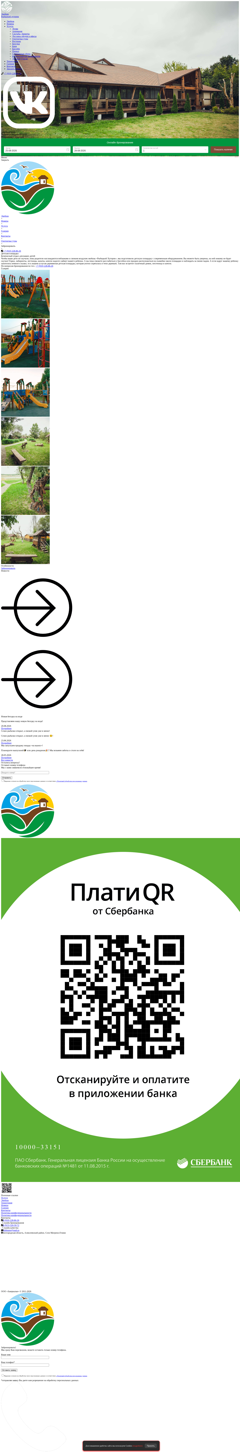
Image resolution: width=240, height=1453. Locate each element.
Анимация (17, 31)
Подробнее (6, 728)
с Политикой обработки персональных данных (71, 781)
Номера (10, 24)
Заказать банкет (14, 69)
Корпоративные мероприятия (26, 56)
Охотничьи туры (20, 39)
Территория (12, 61)
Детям (15, 29)
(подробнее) (137, 1446)
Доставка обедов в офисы (24, 36)
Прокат (15, 51)
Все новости (7, 760)
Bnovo (236, 156)
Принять (151, 1446)
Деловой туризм (20, 59)
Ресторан (16, 41)
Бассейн (16, 49)
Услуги (10, 26)
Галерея (10, 64)
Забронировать (8, 568)
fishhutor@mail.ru (11, 1230)
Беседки (16, 44)
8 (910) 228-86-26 (11, 1220)
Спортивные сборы (21, 54)
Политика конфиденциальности (16, 1213)
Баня (14, 46)
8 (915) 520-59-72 (11, 1225)
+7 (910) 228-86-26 (12, 73)
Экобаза (10, 21)
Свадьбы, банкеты (21, 34)
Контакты (11, 66)
